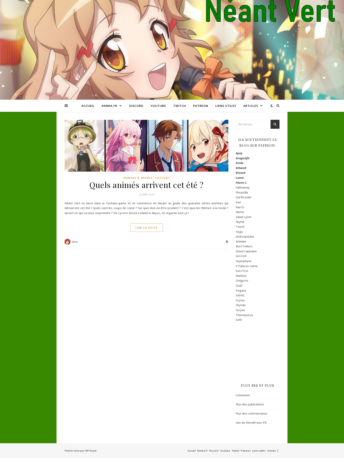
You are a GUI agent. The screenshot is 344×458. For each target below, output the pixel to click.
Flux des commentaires (252, 413)
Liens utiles (225, 106)
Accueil (88, 106)
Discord (136, 106)
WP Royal (90, 450)
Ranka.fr (109, 106)
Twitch (179, 106)
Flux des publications (250, 404)
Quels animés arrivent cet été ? (146, 184)
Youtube (158, 106)
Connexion (243, 395)
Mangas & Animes (137, 178)
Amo (75, 242)
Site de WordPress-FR (251, 423)
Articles (250, 106)
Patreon (200, 106)
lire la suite (146, 227)
